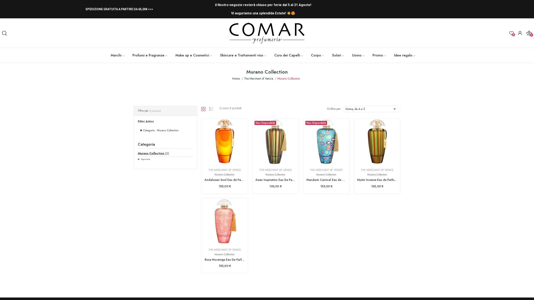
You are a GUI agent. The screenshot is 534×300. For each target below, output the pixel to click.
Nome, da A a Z (371, 108)
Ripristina (145, 159)
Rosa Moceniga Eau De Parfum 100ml (225, 260)
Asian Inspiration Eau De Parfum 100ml (276, 180)
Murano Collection (153, 153)
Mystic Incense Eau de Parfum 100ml (377, 180)
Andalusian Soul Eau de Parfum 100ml (225, 180)
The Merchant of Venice (224, 170)
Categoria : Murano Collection (161, 130)
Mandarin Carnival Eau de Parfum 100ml (326, 180)
